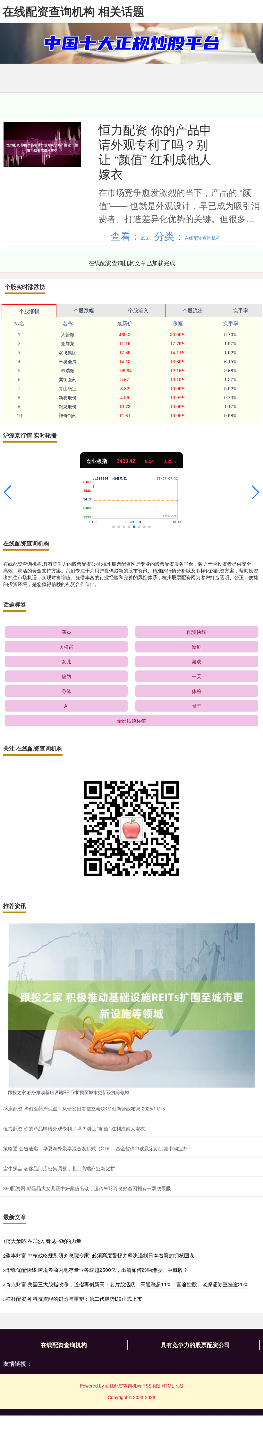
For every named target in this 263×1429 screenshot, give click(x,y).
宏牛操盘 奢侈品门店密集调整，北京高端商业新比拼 (59, 1168)
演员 (66, 631)
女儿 (66, 661)
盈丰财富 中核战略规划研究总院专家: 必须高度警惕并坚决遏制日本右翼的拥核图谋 (100, 1255)
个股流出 (192, 310)
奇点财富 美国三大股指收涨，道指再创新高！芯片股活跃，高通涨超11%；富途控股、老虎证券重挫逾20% (127, 1284)
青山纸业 (68, 388)
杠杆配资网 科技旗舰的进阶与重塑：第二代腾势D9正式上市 (74, 1298)
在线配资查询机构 (64, 1345)
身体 (66, 691)
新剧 (196, 646)
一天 (196, 676)
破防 (66, 676)
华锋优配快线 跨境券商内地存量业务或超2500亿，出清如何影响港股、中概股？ (97, 1269)
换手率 (240, 310)
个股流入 (138, 310)
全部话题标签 (131, 720)
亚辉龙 (67, 343)
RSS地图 (151, 1385)
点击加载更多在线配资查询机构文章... (132, 262)
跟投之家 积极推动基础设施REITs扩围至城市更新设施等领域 (68, 1092)
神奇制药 (68, 415)
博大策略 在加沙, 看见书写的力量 (43, 1241)
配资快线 (196, 631)
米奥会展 (68, 361)
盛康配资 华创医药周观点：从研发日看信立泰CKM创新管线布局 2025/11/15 (84, 1108)
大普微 (67, 334)
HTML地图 (172, 1385)
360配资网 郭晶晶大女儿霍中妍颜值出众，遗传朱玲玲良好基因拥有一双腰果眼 (87, 1188)
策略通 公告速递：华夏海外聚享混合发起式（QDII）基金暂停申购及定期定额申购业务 (95, 1148)
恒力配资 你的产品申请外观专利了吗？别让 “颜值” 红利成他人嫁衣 (155, 151)
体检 (196, 691)
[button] (7, 492)
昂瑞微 (67, 370)
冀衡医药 (68, 379)
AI (66, 705)
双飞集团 (68, 352)
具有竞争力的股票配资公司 (195, 1345)
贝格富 (66, 646)
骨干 (196, 705)
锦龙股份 (68, 406)
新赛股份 (68, 397)
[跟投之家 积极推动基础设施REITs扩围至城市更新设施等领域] (131, 1004)
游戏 (196, 661)
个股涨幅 (29, 311)
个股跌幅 (83, 310)
